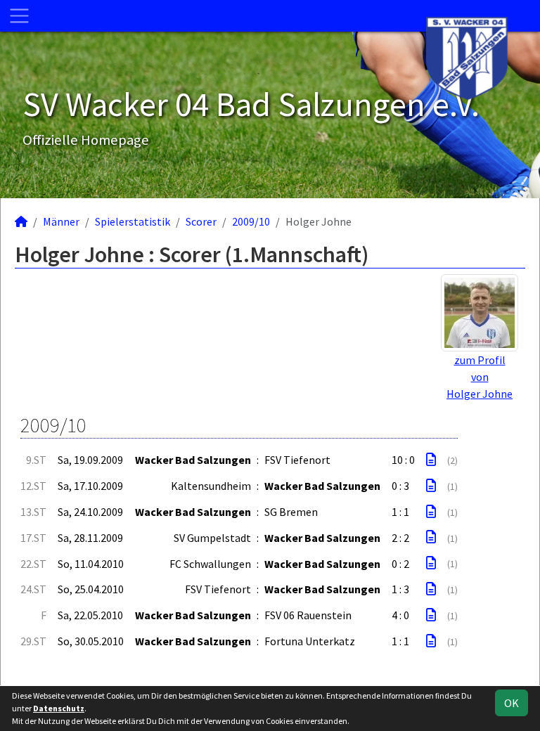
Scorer (201, 221)
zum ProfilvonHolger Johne (479, 377)
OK (511, 703)
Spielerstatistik (132, 221)
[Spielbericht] (431, 459)
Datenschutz (58, 708)
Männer (61, 221)
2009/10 (251, 221)
